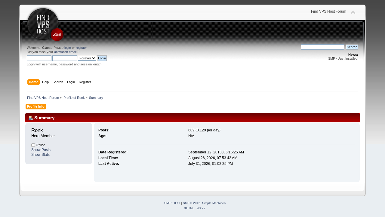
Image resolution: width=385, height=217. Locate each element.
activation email (65, 52)
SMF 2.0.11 (172, 203)
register (81, 47)
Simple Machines (214, 203)
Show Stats (40, 155)
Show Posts (41, 150)
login (67, 47)
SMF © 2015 (191, 203)
